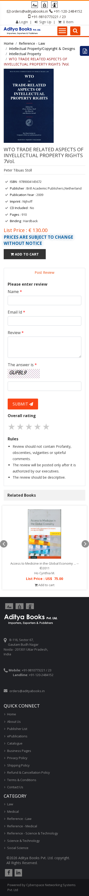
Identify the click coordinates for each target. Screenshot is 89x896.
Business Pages (19, 750)
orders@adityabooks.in (29, 11)
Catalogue (14, 743)
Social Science (17, 848)
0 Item (67, 22)
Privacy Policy (17, 758)
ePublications (17, 736)
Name (15, 291)
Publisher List (17, 728)
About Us (14, 721)
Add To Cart (26, 254)
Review (16, 332)
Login (23, 22)
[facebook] (8, 872)
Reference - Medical (22, 826)
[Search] (75, 30)
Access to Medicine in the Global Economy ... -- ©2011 (44, 566)
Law (10, 804)
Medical (13, 811)
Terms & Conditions (21, 780)
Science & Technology (23, 840)
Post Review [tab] (44, 272)
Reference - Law (32, 43)
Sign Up (44, 22)
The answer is (22, 364)
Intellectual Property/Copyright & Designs (42, 48)
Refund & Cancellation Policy (28, 772)
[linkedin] (17, 872)
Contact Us (15, 787)
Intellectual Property (25, 53)
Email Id (16, 312)
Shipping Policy (18, 765)
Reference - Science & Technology (32, 833)
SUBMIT (21, 404)
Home (9, 43)
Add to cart (46, 585)
